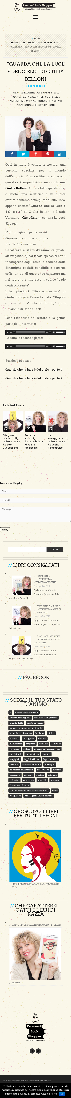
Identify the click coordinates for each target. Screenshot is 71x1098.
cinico (51, 733)
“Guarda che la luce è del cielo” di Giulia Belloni (35, 71)
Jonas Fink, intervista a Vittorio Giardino (45, 579)
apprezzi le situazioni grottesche (26, 728)
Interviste (51, 42)
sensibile (17, 101)
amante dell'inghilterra (45, 717)
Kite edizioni (31, 217)
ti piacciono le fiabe (42, 101)
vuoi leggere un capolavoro (39, 795)
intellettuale (16, 754)
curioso (42, 738)
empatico (30, 743)
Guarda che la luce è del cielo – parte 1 (33, 369)
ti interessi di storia (19, 785)
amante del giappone (20, 717)
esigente (43, 743)
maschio (20, 97)
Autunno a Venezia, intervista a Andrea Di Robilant (47, 609)
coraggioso (28, 738)
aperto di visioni (35, 723)
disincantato (16, 743)
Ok (62, 1094)
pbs (17, 93)
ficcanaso (14, 749)
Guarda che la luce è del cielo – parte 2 (33, 378)
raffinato (52, 775)
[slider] (61, 332)
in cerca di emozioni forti (47, 749)
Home (14, 42)
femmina (28, 92)
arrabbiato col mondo (21, 733)
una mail (45, 1080)
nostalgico (49, 764)
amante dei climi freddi (26, 712)
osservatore (43, 769)
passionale (15, 775)
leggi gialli (15, 759)
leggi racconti (50, 759)
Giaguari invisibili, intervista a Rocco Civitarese (47, 639)
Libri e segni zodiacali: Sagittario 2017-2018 (36, 886)
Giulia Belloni (16, 188)
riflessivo (14, 780)
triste (55, 790)
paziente (28, 775)
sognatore (56, 780)
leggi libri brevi (31, 759)
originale (36, 97)
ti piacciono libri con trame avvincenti (29, 790)
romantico (28, 780)
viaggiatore (15, 795)
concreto (14, 738)
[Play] (7, 332)
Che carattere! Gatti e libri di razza (36, 910)
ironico (46, 754)
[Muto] (53, 332)
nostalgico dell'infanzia (21, 769)
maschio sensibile (31, 764)
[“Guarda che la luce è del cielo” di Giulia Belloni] (35, 133)
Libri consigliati (31, 42)
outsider (53, 97)
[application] (35, 332)
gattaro (26, 749)
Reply (5, 529)
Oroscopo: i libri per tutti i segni (35, 813)
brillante (40, 733)
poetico (40, 775)
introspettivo (48, 92)
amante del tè (16, 723)
